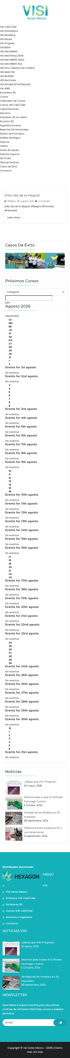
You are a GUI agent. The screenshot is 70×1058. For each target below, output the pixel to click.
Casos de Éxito (8, 166)
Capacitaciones (9, 109)
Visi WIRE (5, 88)
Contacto (6, 170)
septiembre (12, 316)
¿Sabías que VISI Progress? (40, 781)
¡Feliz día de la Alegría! (22, 195)
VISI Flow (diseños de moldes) (17, 68)
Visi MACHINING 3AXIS (12, 59)
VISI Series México (17, 892)
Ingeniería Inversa (10, 125)
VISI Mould (6, 39)
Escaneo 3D (7, 121)
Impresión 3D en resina (13, 117)
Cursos (4, 96)
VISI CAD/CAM (8, 27)
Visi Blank (5, 47)
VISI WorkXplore (9, 31)
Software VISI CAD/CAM (20, 898)
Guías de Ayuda (9, 150)
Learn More (13, 217)
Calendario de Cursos (12, 101)
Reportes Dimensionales (14, 129)
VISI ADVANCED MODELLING (15, 84)
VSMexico (11, 201)
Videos (4, 146)
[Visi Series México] (35, 12)
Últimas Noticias (9, 162)
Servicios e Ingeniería (19, 917)
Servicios (5, 113)
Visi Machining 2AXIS (12, 55)
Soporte (4, 142)
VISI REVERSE (7, 76)
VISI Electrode (8, 80)
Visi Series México (33, 1048)
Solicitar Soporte (9, 154)
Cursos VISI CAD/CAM (12, 105)
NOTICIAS (5, 158)
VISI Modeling (7, 35)
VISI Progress (7, 43)
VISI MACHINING (9, 51)
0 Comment (44, 201)
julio (7, 302)
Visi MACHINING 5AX (11, 64)
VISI (45, 885)
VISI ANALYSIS (7, 72)
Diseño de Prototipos (12, 133)
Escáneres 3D (8, 92)
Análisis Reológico (10, 137)
